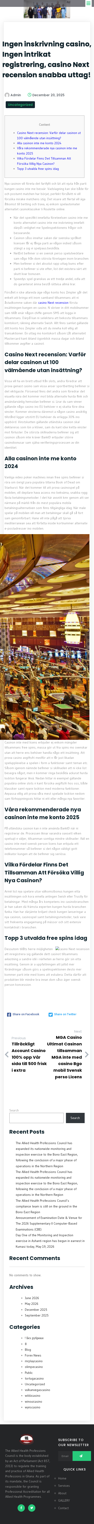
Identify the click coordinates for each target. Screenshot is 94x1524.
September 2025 (37, 1315)
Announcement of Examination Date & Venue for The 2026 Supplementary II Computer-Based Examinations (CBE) (49, 1223)
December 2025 (36, 1310)
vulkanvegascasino (37, 1390)
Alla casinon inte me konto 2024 (39, 143)
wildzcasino (32, 1395)
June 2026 (32, 1298)
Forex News (33, 1355)
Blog (28, 1350)
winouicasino (33, 1401)
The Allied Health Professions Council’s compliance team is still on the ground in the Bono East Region (46, 1206)
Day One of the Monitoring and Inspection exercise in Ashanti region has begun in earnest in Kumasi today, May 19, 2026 (50, 1241)
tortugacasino (34, 1378)
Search (14, 1110)
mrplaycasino (34, 1361)
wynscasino (32, 1407)
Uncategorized (20, 104)
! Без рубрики (34, 1338)
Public (29, 1373)
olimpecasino (34, 1367)
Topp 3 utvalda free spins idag (38, 169)
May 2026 (31, 1304)
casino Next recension (53, 303)
